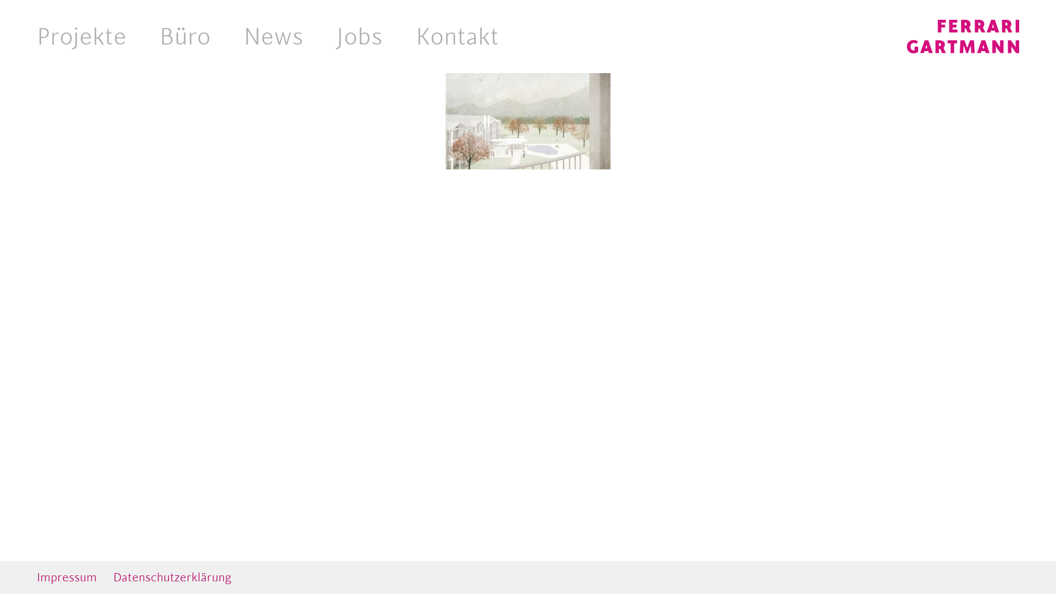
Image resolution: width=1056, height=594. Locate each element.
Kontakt (457, 36)
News (274, 36)
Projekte (82, 36)
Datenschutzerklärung (172, 577)
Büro (185, 36)
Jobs (360, 36)
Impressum (67, 577)
